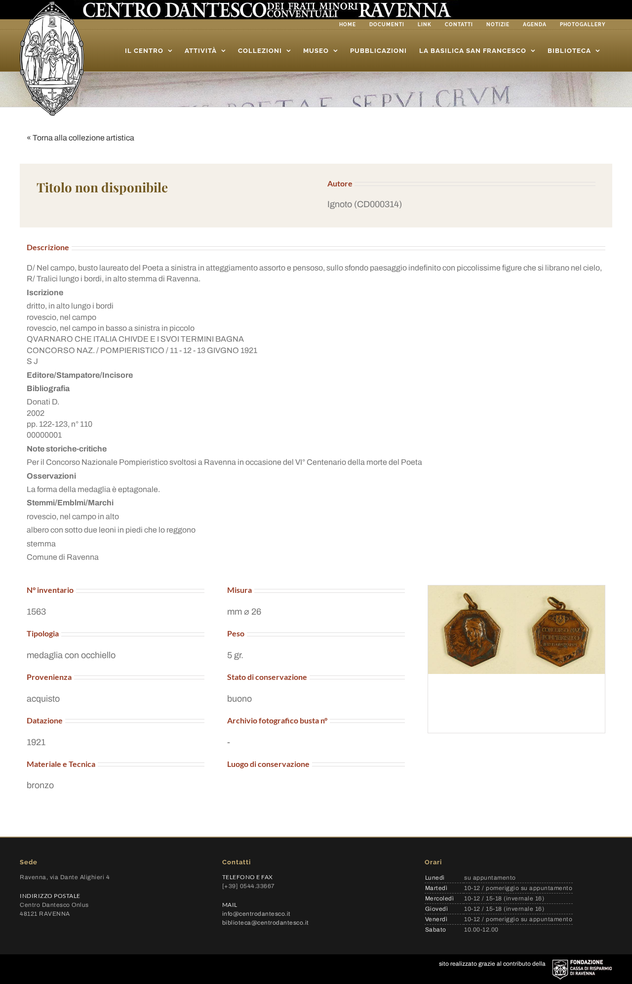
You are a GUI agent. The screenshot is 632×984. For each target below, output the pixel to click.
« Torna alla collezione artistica (80, 138)
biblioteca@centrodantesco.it (265, 922)
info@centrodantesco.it (256, 913)
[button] (461, 204)
